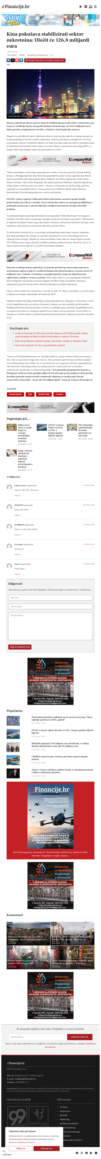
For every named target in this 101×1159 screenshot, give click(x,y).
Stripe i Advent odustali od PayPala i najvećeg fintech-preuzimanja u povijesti (25, 458)
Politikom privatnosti (26, 1142)
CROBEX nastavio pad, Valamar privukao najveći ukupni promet (60, 758)
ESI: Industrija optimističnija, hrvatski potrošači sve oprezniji (85, 430)
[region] (34, 1140)
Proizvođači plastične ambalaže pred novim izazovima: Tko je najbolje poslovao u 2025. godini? (62, 718)
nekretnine (43, 394)
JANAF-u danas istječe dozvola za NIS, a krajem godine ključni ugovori (56, 430)
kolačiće (20, 1136)
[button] (8, 60)
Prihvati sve (46, 1148)
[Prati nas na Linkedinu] (86, 1153)
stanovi (59, 394)
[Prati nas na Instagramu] (81, 1153)
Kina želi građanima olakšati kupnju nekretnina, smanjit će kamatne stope (51, 341)
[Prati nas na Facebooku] (77, 1153)
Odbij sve (20, 1148)
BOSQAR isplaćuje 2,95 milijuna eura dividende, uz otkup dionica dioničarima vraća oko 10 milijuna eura (60, 744)
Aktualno (12, 52)
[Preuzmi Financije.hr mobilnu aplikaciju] (81, 6)
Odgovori (17, 496)
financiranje (15, 394)
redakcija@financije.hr (25, 1078)
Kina (30, 394)
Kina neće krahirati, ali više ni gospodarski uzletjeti (40, 345)
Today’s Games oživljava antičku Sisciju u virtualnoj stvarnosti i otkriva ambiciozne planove (62, 771)
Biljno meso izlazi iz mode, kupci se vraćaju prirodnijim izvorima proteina (25, 433)
